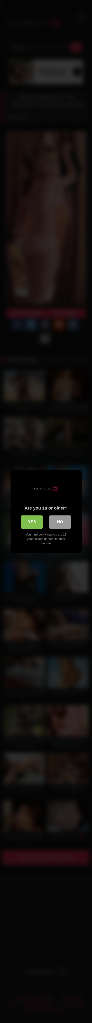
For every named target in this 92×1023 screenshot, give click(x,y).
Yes (32, 522)
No (60, 522)
